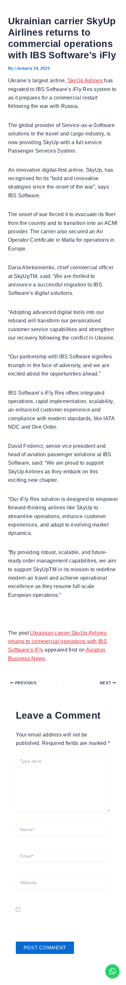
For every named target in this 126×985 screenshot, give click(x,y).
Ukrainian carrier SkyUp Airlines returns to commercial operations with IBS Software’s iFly (57, 641)
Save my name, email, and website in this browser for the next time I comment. (62, 918)
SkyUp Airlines (85, 80)
